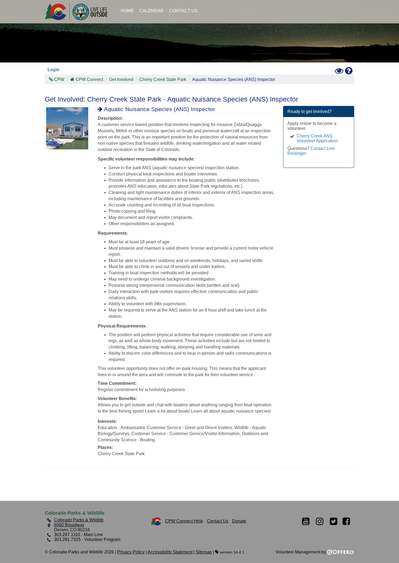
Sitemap (204, 552)
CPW (58, 79)
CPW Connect (89, 79)
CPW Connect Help (184, 521)
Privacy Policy (131, 552)
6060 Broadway (69, 525)
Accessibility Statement (170, 552)
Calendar (151, 10)
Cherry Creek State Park (162, 79)
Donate (239, 521)
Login (53, 69)
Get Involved (121, 79)
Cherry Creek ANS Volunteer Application (317, 138)
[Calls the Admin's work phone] (292, 158)
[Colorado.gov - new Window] (156, 521)
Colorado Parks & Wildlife (79, 12)
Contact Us (183, 10)
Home (127, 10)
